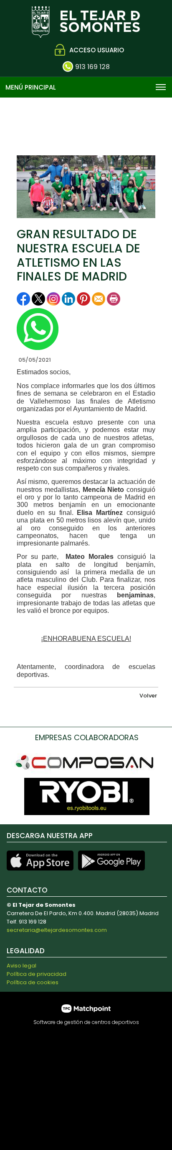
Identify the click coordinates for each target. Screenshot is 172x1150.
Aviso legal (21, 966)
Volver (148, 696)
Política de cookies (32, 982)
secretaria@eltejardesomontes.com (57, 930)
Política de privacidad (36, 974)
